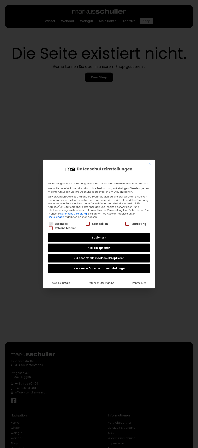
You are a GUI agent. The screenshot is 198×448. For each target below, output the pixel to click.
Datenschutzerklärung (73, 213)
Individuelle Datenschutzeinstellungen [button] (99, 268)
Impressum (139, 283)
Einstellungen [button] (56, 217)
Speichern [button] (99, 237)
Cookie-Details (61, 283)
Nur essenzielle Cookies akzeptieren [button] (99, 258)
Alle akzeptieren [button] (99, 248)
